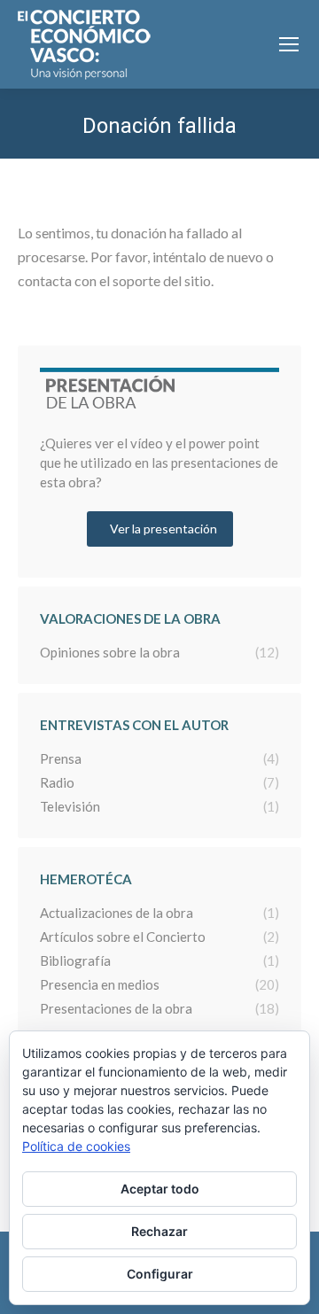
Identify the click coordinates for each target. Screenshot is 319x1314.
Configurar (160, 1273)
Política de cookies (76, 1146)
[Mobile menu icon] (288, 44)
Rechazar (159, 1231)
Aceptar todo (160, 1188)
